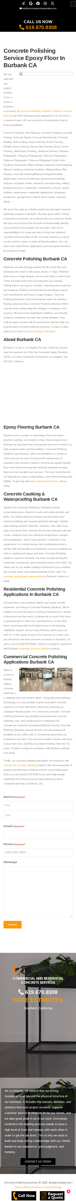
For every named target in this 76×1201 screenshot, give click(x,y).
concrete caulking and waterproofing (23, 576)
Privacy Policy (23, 1187)
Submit (12, 924)
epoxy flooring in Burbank (44, 481)
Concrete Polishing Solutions (35, 111)
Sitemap (56, 1187)
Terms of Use (41, 1187)
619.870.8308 (40, 27)
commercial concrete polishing (20, 765)
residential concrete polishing (34, 648)
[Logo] (38, 970)
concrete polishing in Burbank (39, 331)
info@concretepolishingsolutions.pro (39, 8)
